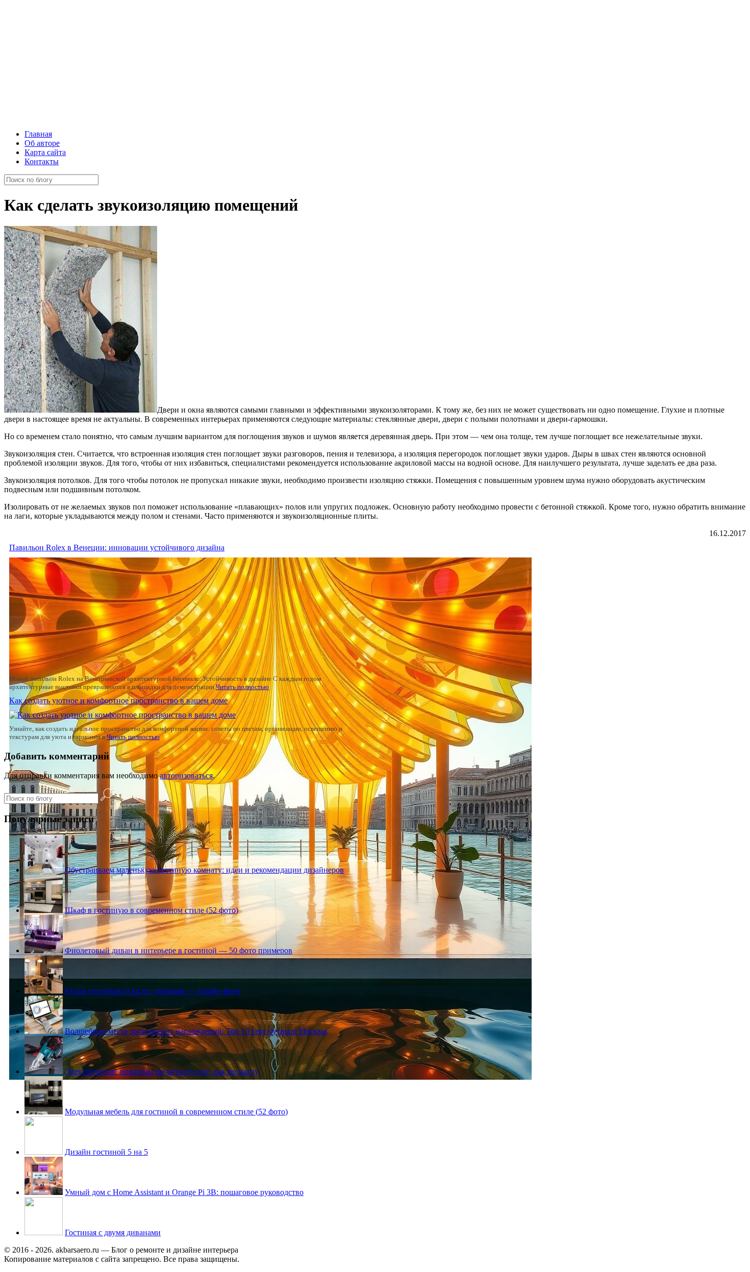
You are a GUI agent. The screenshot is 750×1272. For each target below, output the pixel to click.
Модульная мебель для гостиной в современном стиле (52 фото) (176, 1111)
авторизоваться (186, 775)
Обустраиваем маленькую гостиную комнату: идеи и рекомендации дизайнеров (204, 870)
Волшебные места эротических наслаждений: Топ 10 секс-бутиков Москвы (196, 1031)
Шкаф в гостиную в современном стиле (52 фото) (151, 910)
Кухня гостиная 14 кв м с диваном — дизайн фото (152, 990)
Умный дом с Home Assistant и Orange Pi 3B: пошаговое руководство (184, 1192)
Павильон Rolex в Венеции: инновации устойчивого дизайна (116, 547)
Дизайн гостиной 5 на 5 (106, 1152)
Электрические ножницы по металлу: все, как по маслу (162, 1071)
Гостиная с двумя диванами (113, 1232)
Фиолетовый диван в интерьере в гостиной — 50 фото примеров (178, 950)
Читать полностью (242, 687)
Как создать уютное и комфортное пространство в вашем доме (118, 700)
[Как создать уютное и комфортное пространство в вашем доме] (122, 714)
